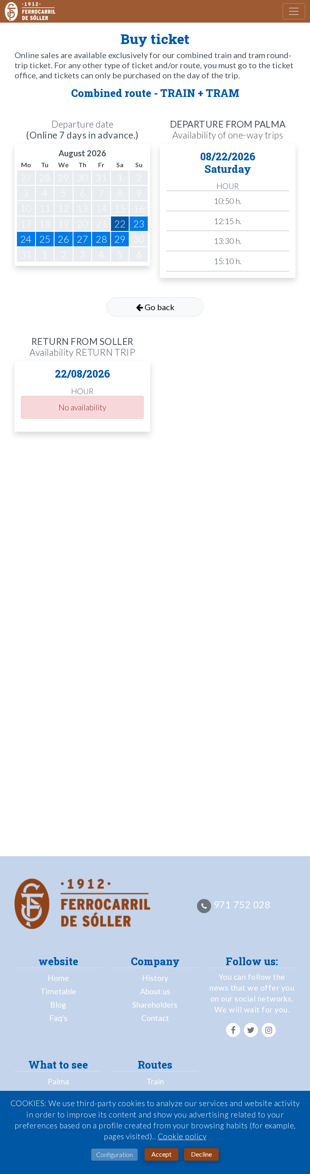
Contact (155, 1018)
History (155, 978)
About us (155, 991)
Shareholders (155, 1004)
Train (155, 1081)
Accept (161, 1154)
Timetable (58, 991)
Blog (58, 1004)
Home (58, 978)
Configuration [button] (114, 1154)
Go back (158, 307)
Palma (58, 1081)
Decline (201, 1154)
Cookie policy (182, 1136)
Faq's (58, 1018)
